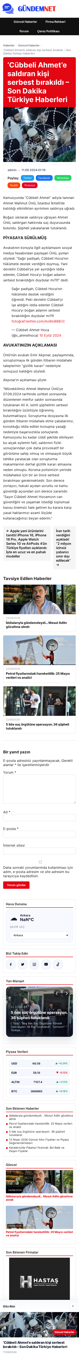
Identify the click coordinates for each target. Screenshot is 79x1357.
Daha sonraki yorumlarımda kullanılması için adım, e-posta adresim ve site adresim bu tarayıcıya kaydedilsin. (38, 871)
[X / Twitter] (22, 964)
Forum (24, 31)
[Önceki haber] (57, 993)
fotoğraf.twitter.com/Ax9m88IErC (38, 321)
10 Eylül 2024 (50, 335)
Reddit (14, 185)
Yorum (9, 772)
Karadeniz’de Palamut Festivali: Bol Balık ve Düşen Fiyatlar (36, 1149)
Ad (6, 812)
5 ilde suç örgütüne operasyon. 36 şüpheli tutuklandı (37, 1133)
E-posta (11, 829)
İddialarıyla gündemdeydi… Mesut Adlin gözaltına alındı (41, 1117)
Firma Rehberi (56, 21)
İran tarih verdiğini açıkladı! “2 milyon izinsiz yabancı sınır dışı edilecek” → (63, 548)
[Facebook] (11, 964)
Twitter (27, 177)
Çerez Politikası (48, 31)
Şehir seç (17, 926)
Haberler (9, 45)
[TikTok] (58, 964)
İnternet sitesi (14, 845)
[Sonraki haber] (66, 993)
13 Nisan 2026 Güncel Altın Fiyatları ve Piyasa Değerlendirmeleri (39, 1141)
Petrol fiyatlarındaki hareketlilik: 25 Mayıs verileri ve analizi (40, 1125)
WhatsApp (63, 177)
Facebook (44, 177)
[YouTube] (46, 964)
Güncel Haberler (25, 21)
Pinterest (29, 185)
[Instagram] (34, 964)
